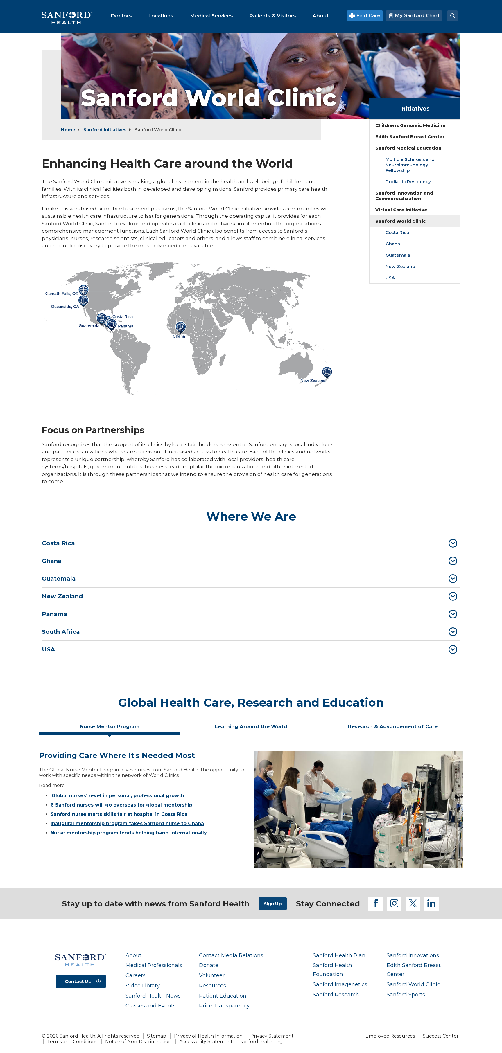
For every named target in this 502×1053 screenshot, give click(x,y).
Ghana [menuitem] (393, 243)
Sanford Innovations (413, 955)
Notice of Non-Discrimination (138, 1041)
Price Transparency (224, 1005)
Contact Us (78, 981)
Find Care (367, 15)
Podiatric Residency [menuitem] (408, 181)
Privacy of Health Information (208, 1036)
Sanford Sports (406, 994)
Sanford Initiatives (105, 129)
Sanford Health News (153, 995)
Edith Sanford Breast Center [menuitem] (409, 136)
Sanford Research (336, 994)
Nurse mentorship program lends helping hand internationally (129, 833)
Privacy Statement (272, 1036)
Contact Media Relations (231, 955)
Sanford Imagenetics (340, 984)
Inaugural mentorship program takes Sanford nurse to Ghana (127, 823)
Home (68, 129)
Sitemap (156, 1036)
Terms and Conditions (72, 1041)
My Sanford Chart (416, 15)
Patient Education (222, 995)
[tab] (251, 543)
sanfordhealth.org (262, 1041)
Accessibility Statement (206, 1041)
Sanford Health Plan (339, 955)
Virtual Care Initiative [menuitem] (401, 210)
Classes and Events (151, 1005)
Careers (136, 975)
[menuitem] (121, 16)
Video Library (143, 985)
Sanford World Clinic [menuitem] (400, 221)
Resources (212, 985)
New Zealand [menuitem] (400, 266)
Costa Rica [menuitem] (397, 232)
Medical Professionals (154, 965)
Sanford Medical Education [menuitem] (408, 148)
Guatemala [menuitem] (398, 255)
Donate (208, 965)
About (133, 955)
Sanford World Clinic (413, 984)
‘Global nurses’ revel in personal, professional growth (117, 795)
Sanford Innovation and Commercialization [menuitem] (404, 195)
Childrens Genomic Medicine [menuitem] (410, 125)
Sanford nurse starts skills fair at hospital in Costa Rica (119, 814)
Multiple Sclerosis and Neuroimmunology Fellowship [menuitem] (410, 164)
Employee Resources (390, 1036)
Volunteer (212, 975)
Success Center (441, 1036)
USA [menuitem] (390, 277)
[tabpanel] (251, 809)
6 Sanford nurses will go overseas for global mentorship (121, 805)
